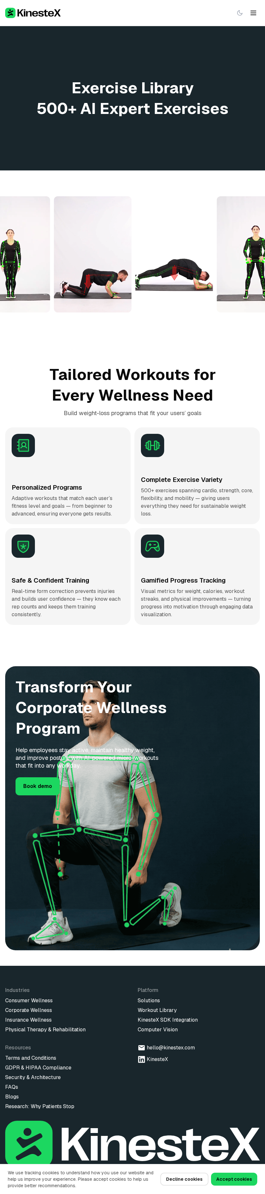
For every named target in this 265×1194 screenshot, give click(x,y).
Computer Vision (158, 1029)
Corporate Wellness (28, 1010)
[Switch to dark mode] (240, 13)
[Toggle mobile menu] (253, 12)
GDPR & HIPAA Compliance (38, 1067)
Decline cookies (184, 1179)
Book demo (37, 786)
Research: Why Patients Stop (39, 1106)
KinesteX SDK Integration (168, 1019)
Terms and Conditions (30, 1058)
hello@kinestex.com (171, 1047)
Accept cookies (234, 1179)
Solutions (149, 1000)
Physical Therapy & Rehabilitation (45, 1029)
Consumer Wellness (29, 1000)
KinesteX (157, 1059)
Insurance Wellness (28, 1019)
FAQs (11, 1087)
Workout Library (157, 1010)
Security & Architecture (33, 1077)
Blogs (12, 1096)
